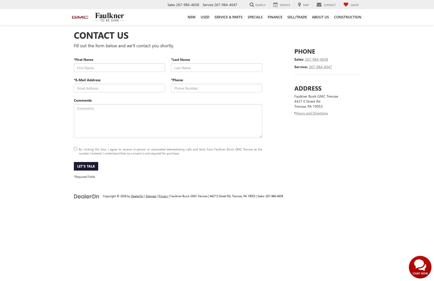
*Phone (177, 79)
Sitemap (151, 196)
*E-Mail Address (87, 79)
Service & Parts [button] (228, 17)
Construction (347, 17)
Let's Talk (86, 166)
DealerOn (137, 196)
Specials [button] (255, 17)
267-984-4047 (320, 66)
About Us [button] (320, 17)
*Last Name (180, 59)
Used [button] (205, 17)
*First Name (83, 59)
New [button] (192, 17)
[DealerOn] (86, 195)
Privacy (163, 196)
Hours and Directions (312, 113)
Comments (83, 100)
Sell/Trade (297, 17)
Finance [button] (275, 17)
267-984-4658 (316, 59)
